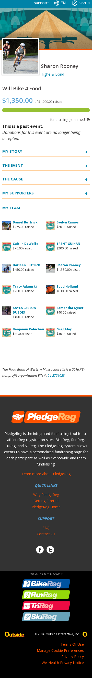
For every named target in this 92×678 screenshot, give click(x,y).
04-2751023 (56, 375)
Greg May (64, 329)
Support (41, 3)
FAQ (46, 527)
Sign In (84, 3)
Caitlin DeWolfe (25, 244)
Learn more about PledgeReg (46, 473)
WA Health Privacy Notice (63, 662)
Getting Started (46, 500)
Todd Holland (67, 286)
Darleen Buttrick (26, 265)
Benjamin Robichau (28, 329)
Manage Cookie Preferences (60, 650)
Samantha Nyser (70, 308)
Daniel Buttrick (25, 222)
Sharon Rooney (68, 265)
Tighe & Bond (52, 74)
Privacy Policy (72, 656)
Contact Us (46, 533)
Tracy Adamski (25, 286)
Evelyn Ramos (67, 222)
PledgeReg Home (46, 506)
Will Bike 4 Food (21, 88)
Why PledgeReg (46, 494)
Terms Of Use (72, 644)
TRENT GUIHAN (68, 244)
